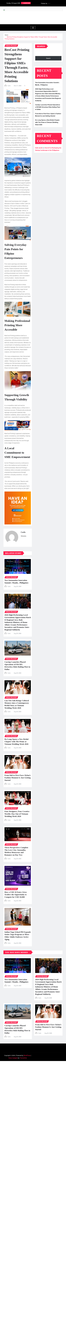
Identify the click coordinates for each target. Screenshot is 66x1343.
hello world (38, 148)
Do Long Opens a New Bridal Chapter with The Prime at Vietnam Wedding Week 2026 (16, 741)
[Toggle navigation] (33, 27)
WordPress (27, 1055)
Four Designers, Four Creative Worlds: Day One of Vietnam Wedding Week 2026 (16, 813)
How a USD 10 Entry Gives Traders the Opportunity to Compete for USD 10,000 (15, 894)
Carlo (8, 85)
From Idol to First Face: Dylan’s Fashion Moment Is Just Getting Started (17, 777)
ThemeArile (23, 1058)
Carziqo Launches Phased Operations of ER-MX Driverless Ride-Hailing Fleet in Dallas (47, 107)
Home (6, 35)
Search (41, 46)
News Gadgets (13, 1058)
